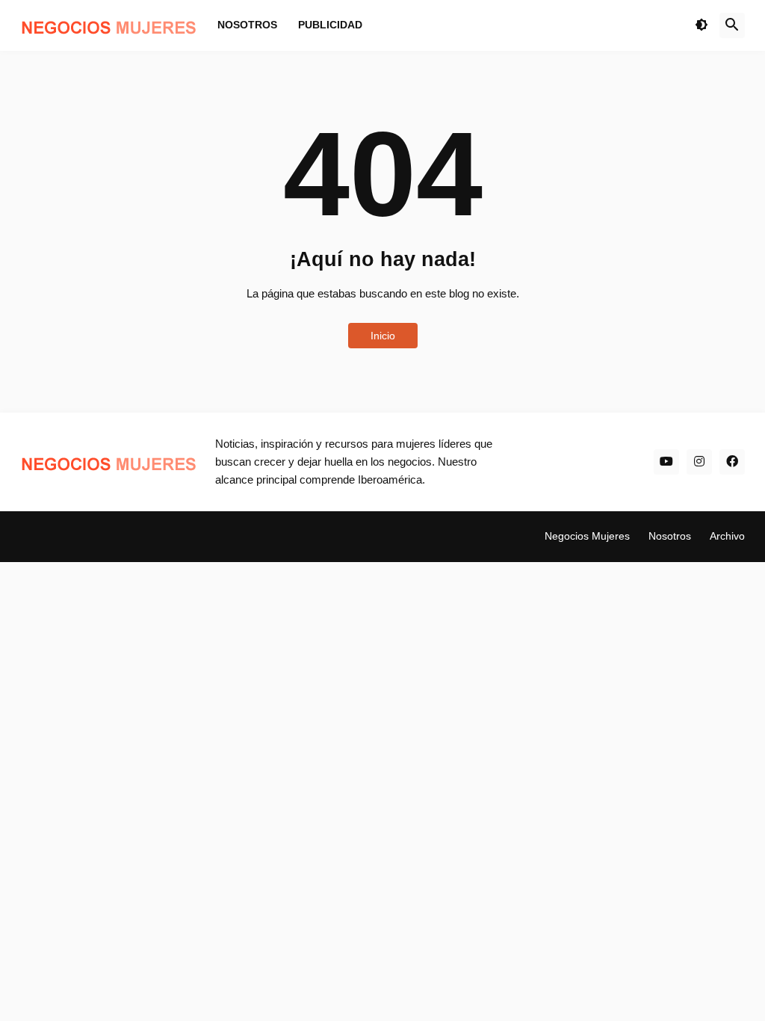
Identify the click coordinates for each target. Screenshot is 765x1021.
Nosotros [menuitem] (247, 25)
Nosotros (669, 536)
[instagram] (699, 462)
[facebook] (732, 462)
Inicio (383, 336)
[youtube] (666, 462)
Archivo (727, 536)
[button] (701, 25)
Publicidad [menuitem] (330, 25)
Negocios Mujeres (587, 536)
